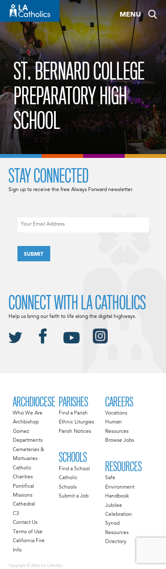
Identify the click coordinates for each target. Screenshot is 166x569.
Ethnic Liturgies (76, 422)
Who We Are (28, 413)
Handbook (117, 496)
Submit (33, 254)
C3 (16, 513)
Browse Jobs (119, 440)
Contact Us (25, 522)
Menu (130, 14)
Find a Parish (73, 413)
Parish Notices (75, 431)
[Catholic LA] (30, 11)
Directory (115, 541)
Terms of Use (28, 532)
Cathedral (24, 504)
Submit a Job (74, 496)
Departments (28, 440)
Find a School (74, 469)
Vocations (116, 413)
